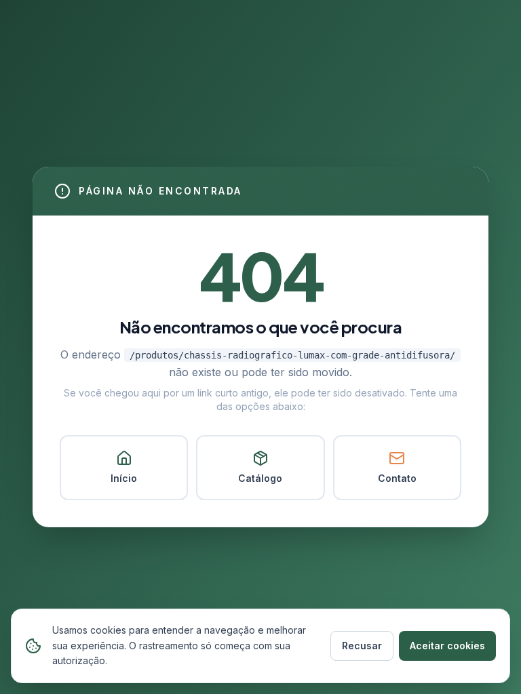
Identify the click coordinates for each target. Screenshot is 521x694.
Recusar (362, 645)
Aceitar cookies (447, 645)
